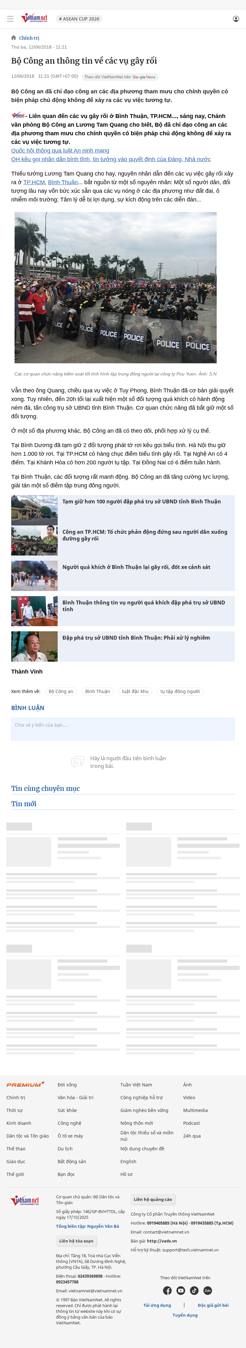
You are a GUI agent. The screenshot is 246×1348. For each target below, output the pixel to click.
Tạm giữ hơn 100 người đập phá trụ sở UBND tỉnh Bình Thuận (141, 501)
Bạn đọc (66, 1174)
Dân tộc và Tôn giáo (27, 1136)
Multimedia (195, 1110)
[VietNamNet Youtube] (180, 1293)
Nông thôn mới (136, 1123)
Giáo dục (15, 1161)
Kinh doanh (18, 1123)
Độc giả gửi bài (213, 1305)
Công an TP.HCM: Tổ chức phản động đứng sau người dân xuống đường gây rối (144, 535)
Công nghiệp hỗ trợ (141, 1097)
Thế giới (15, 1174)
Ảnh (187, 1085)
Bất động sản (72, 1161)
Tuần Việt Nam (136, 1085)
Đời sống (67, 1085)
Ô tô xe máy (70, 1136)
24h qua (192, 1136)
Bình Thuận (63, 182)
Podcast (191, 1123)
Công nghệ (69, 1123)
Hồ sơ (126, 1174)
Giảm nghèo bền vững (144, 1110)
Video (189, 1097)
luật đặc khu (135, 691)
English (128, 1161)
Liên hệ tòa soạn (76, 1241)
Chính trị (29, 38)
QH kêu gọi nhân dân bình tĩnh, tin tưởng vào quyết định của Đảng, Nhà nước (111, 159)
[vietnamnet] (35, 23)
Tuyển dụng (185, 1315)
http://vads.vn (162, 1241)
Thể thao (15, 1149)
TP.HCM (34, 182)
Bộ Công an (61, 691)
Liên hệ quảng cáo (153, 1199)
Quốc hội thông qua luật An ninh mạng (60, 150)
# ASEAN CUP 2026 (79, 19)
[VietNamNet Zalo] (207, 1293)
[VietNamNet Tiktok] (194, 1293)
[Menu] (10, 19)
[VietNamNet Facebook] (167, 1293)
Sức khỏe (67, 1110)
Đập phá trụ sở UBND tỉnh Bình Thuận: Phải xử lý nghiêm (136, 638)
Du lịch (65, 1149)
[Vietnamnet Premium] (25, 1087)
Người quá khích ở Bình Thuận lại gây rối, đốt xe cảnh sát (136, 567)
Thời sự (14, 1110)
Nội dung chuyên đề (142, 1149)
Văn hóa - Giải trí (76, 1097)
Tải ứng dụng (157, 1305)
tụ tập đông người (180, 691)
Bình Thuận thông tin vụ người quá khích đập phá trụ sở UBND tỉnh (143, 606)
